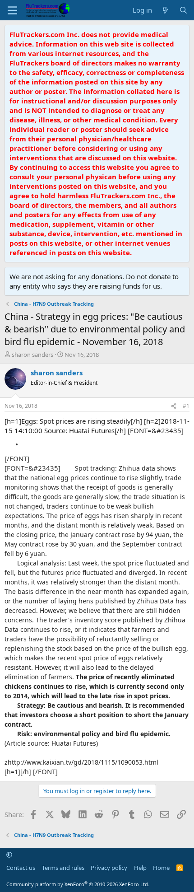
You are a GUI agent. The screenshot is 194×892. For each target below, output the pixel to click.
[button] (9, 854)
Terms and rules (63, 868)
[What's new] (165, 10)
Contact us (20, 868)
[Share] (174, 406)
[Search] (183, 10)
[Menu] (12, 10)
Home (161, 868)
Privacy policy (109, 868)
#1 (186, 406)
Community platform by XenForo (77, 884)
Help (140, 868)
